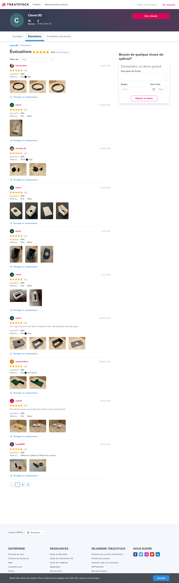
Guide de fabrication (59, 554)
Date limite (155, 84)
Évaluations (34, 36)
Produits (37, 4)
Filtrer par (14, 59)
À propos (18, 36)
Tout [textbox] (24, 59)
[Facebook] (135, 554)
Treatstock (15, 4)
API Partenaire (98, 567)
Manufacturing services (56, 4)
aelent (18, 105)
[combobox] (37, 59)
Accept (161, 578)
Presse (11, 571)
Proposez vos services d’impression (107, 554)
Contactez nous (15, 567)
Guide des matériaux (59, 562)
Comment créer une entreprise (105, 562)
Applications (55, 567)
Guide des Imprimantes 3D (61, 558)
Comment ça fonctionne (18, 558)
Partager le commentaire (25, 97)
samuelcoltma (21, 361)
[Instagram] (146, 554)
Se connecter (169, 5)
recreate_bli (20, 148)
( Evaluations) (62, 52)
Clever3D (14, 45)
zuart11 (18, 401)
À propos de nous (16, 554)
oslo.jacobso (21, 65)
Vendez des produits (101, 558)
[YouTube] (152, 554)
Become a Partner (99, 571)
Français (36, 532)
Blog (10, 562)
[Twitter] (141, 554)
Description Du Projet (131, 71)
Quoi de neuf (56, 571)
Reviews (31, 24)
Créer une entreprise (147, 5)
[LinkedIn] (158, 554)
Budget (124, 84)
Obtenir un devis (144, 98)
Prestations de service (59, 36)
